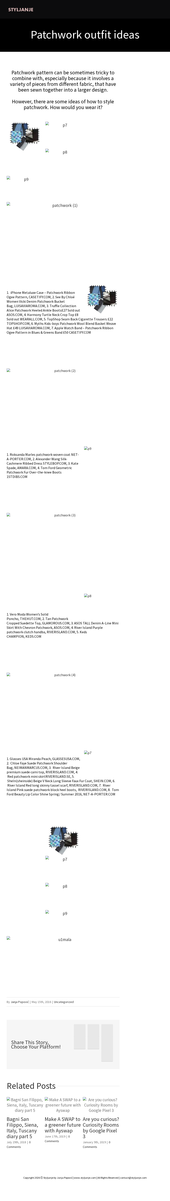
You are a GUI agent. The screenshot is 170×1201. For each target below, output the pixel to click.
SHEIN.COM (102, 781)
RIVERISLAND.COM (61, 632)
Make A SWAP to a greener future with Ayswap (63, 1125)
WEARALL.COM (31, 319)
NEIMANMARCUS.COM (30, 767)
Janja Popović (20, 1002)
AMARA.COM (26, 468)
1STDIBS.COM (17, 476)
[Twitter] (93, 1030)
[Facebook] (79, 1030)
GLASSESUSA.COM (65, 758)
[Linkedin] (107, 1043)
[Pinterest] (107, 1030)
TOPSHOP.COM (18, 323)
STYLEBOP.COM (54, 463)
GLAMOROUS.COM (56, 623)
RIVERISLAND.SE (57, 776)
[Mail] (107, 1055)
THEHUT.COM (30, 618)
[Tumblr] (79, 1043)
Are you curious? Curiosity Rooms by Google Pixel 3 (101, 1128)
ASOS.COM (14, 314)
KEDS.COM (33, 636)
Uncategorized (64, 1002)
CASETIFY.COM (40, 297)
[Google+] (93, 1043)
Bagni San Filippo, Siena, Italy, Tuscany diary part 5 (22, 1128)
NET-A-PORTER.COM (99, 794)
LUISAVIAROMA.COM (29, 306)
